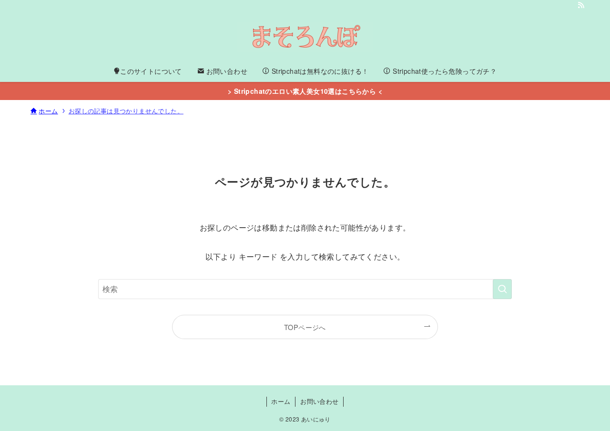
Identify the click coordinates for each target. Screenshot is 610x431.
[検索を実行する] (502, 289)
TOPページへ (305, 327)
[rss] (581, 5)
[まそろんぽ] (305, 37)
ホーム (280, 401)
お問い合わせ (319, 401)
